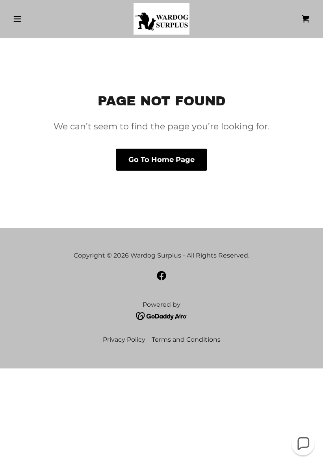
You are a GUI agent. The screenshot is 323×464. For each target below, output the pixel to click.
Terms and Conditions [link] (186, 339)
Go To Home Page (161, 159)
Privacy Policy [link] (124, 339)
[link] (161, 19)
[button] (32, 19)
